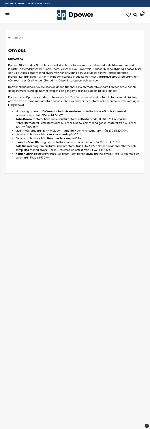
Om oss (18, 37)
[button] (128, 15)
